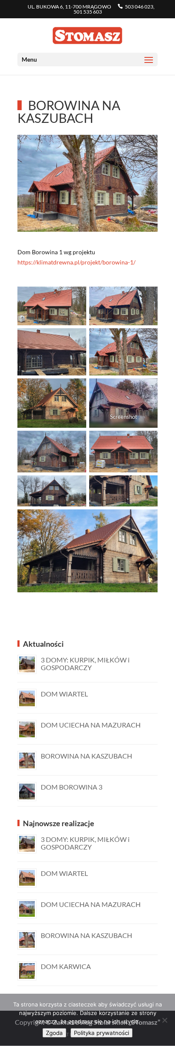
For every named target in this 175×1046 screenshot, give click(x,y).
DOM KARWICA (66, 966)
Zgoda (54, 1032)
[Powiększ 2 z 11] (146, 297)
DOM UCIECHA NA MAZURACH (91, 725)
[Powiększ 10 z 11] (146, 486)
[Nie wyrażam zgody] (164, 1020)
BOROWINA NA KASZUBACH (86, 756)
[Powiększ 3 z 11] (75, 339)
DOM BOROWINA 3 (71, 787)
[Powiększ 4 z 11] (146, 339)
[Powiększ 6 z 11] (146, 389)
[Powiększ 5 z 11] (75, 389)
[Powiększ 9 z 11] (75, 486)
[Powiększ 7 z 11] (75, 442)
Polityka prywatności (101, 1032)
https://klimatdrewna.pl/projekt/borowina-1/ (76, 262)
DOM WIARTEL (64, 694)
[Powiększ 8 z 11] (146, 442)
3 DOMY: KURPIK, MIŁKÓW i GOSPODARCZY (85, 663)
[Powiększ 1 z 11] (75, 297)
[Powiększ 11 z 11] (146, 520)
